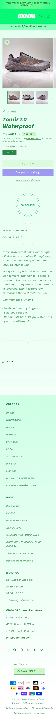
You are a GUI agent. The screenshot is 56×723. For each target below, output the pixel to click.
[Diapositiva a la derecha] (52, 98)
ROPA (9, 449)
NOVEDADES (13, 420)
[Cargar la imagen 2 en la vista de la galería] (28, 97)
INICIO (10, 413)
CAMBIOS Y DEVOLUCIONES (22, 534)
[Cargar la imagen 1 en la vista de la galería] (14, 97)
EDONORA (24, 699)
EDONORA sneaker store (21, 485)
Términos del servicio (19, 553)
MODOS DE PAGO (16, 520)
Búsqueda (12, 506)
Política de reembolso (19, 560)
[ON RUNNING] (28, 224)
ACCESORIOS (14, 456)
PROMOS (11, 463)
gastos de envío (33, 138)
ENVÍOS (10, 513)
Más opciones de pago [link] (28, 180)
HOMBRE (11, 434)
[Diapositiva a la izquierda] (3, 98)
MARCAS (11, 471)
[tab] (28, 300)
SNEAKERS (12, 441)
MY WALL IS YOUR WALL (20, 478)
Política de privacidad (17, 708)
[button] (6, 16)
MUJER (10, 427)
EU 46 (11, 153)
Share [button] (9, 361)
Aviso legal (39, 713)
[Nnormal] (28, 219)
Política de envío (22, 713)
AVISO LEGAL (14, 527)
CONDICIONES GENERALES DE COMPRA (23, 544)
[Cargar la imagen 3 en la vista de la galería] (42, 97)
